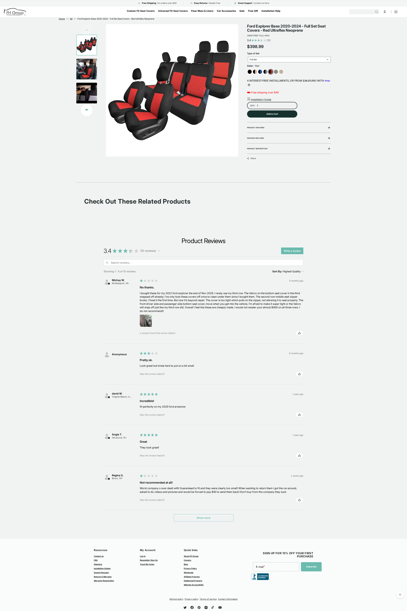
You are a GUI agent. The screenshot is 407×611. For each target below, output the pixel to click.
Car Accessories (226, 10)
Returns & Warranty (103, 577)
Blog (186, 564)
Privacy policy (191, 599)
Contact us (99, 556)
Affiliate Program (192, 577)
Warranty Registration (104, 581)
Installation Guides (102, 568)
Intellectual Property (193, 581)
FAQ (95, 560)
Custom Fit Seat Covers (141, 10)
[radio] (249, 71)
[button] (384, 11)
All (71, 18)
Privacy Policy (190, 568)
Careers (187, 560)
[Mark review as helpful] (299, 333)
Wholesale (188, 572)
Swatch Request (101, 572)
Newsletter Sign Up (149, 560)
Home (62, 18)
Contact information (228, 599)
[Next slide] (86, 110)
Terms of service (208, 599)
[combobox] (364, 11)
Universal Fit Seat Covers (173, 10)
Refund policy (176, 599)
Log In (142, 556)
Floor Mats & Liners (202, 10)
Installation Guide (260, 99)
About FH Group (191, 556)
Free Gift (253, 10)
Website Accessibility (194, 585)
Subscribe (311, 566)
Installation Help (271, 10)
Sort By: (277, 271)
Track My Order (147, 564)
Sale (242, 10)
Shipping (98, 564)
